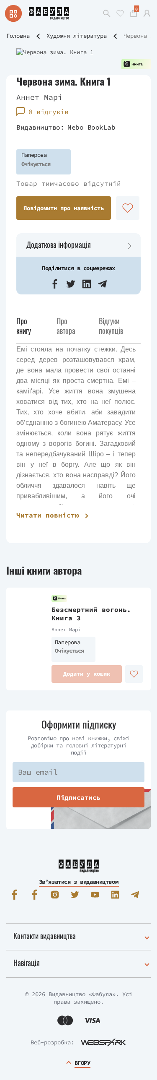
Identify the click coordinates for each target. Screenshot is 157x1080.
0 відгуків (48, 111)
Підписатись (78, 797)
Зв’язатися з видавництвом (78, 881)
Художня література (76, 35)
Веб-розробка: (52, 1042)
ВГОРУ (82, 1063)
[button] (54, 283)
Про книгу (23, 325)
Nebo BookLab (91, 127)
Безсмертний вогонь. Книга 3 (91, 613)
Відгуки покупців (111, 325)
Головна (18, 35)
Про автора (66, 325)
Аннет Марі (39, 97)
